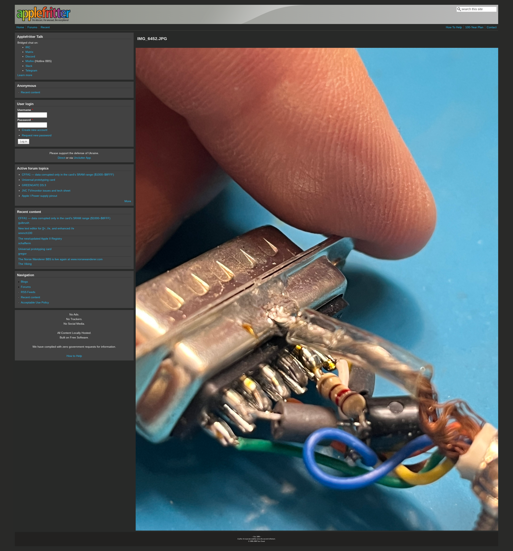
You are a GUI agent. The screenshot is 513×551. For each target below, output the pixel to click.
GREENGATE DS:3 (34, 185)
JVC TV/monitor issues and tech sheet (46, 190)
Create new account (34, 129)
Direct (61, 157)
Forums (32, 27)
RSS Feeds (28, 292)
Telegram (31, 70)
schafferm (24, 243)
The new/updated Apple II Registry (40, 238)
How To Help (454, 27)
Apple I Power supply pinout (39, 195)
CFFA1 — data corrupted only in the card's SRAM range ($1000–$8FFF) (68, 174)
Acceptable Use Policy (35, 302)
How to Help (74, 355)
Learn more (24, 75)
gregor (22, 253)
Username (25, 109)
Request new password (37, 135)
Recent (45, 27)
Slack (28, 65)
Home (20, 27)
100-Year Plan (474, 27)
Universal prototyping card (38, 179)
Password (25, 119)
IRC (27, 47)
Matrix (29, 51)
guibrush (23, 222)
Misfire (29, 61)
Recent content (30, 92)
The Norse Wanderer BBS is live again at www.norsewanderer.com (60, 259)
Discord (30, 56)
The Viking (25, 263)
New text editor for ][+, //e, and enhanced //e (46, 228)
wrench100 (25, 233)
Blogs (24, 281)
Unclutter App (82, 157)
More (127, 201)
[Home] (43, 20)
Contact (492, 27)
